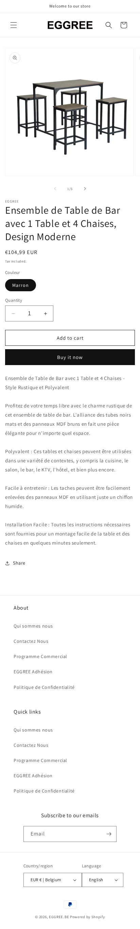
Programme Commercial (40, 656)
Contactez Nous (31, 641)
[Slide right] (84, 188)
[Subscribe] (108, 834)
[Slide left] (55, 188)
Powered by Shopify (87, 916)
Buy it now (70, 357)
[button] (13, 25)
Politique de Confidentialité (44, 687)
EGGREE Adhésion (33, 672)
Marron (20, 285)
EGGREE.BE (59, 916)
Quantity (13, 300)
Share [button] (19, 563)
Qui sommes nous (33, 626)
